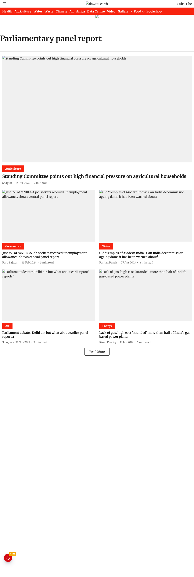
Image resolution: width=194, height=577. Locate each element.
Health (7, 11)
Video (111, 11)
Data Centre (96, 11)
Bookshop (154, 11)
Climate (61, 11)
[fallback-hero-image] (97, 109)
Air (72, 11)
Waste (49, 11)
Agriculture (23, 11)
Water (38, 11)
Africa (80, 11)
